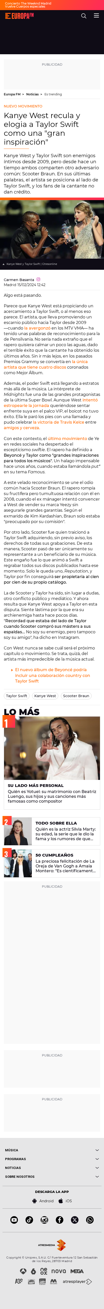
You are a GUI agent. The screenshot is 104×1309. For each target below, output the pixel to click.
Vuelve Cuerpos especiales (25, 6)
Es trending (53, 94)
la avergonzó (37, 328)
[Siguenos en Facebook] (59, 1222)
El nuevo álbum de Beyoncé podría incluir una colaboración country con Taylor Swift (52, 675)
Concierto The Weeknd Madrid (28, 3)
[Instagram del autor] (38, 280)
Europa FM (12, 94)
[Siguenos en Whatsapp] (90, 1222)
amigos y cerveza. (22, 427)
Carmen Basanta (19, 280)
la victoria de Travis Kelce (58, 422)
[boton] (75, 1150)
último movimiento (67, 438)
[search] (83, 15)
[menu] (96, 14)
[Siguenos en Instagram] (44, 1222)
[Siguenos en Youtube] (14, 1222)
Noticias (32, 94)
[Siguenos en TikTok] (29, 1222)
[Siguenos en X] (75, 1222)
